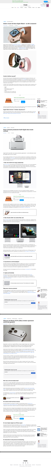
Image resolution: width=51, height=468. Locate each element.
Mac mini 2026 (6, 164)
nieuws (5, 21)
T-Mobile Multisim (22, 48)
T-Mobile (32, 44)
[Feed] (27, 463)
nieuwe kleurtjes (12, 392)
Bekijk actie (45, 1)
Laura (5, 25)
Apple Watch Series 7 (10, 21)
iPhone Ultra (10, 292)
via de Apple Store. (28, 269)
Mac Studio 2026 (7, 219)
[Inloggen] (48, 7)
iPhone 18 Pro (30, 291)
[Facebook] (23, 463)
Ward (38, 304)
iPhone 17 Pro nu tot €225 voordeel (19, 97)
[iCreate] (25, 5)
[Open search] (46, 7)
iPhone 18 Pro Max (14, 318)
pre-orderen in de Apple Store (30, 251)
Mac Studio (12, 127)
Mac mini (8, 127)
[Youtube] (25, 463)
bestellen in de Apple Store (25, 207)
